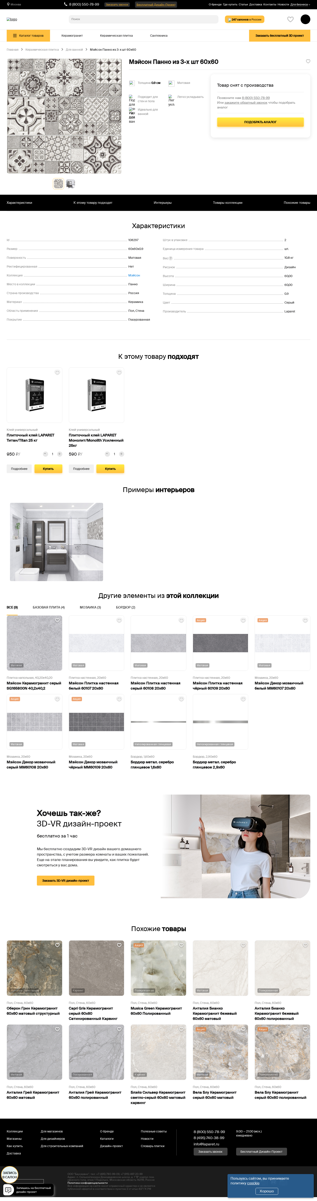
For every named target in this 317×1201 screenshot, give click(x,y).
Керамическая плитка (116, 36)
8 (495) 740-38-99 (209, 1137)
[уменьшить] (45, 454)
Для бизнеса (299, 4)
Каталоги (107, 1139)
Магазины (14, 1139)
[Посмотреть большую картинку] (64, 116)
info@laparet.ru (206, 1144)
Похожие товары (297, 203)
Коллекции (15, 1131)
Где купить (230, 4)
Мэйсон (134, 275)
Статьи (243, 4)
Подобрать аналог (260, 122)
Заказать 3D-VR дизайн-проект (65, 881)
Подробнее (19, 469)
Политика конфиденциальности (87, 1183)
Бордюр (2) (125, 607)
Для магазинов (52, 1131)
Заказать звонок (117, 4)
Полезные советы (154, 1131)
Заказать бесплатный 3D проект (280, 36)
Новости (283, 4)
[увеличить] (59, 454)
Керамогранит (72, 36)
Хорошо (267, 1191)
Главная (13, 50)
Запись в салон (9, 1175)
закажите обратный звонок (245, 102)
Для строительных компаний (62, 1146)
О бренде (215, 4)
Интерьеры (163, 203)
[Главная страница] (12, 19)
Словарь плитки (153, 1146)
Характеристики (19, 203)
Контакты (269, 4)
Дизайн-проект (111, 1146)
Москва (16, 4)
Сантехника (159, 36)
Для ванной (74, 50)
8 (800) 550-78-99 (84, 4)
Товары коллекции (227, 203)
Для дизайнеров (53, 1139)
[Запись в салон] (29, 1190)
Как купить (15, 1146)
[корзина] (305, 19)
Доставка (255, 4)
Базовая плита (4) (49, 607)
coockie (253, 1183)
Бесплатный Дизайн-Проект (156, 4)
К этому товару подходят (93, 203)
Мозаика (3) (90, 607)
